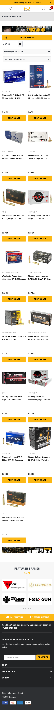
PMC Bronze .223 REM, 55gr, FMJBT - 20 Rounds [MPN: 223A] (14, 518)
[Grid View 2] (20, 44)
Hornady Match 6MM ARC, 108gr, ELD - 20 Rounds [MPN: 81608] (39, 217)
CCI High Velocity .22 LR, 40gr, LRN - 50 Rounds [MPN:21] (12, 398)
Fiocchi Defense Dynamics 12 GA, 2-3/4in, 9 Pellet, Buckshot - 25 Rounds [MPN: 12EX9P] (39, 458)
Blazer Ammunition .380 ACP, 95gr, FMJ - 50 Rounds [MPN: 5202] (39, 337)
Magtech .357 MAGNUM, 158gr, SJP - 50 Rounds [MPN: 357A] (12, 458)
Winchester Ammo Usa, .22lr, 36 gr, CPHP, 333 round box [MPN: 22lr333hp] (13, 277)
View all (27, 573)
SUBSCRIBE (43, 657)
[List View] (15, 44)
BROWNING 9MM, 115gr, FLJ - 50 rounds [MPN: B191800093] (14, 337)
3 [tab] (28, 608)
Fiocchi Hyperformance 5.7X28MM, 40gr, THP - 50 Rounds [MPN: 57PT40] (38, 277)
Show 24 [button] (13, 52)
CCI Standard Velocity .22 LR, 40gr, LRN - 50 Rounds (39, 96)
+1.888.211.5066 (9, 628)
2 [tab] (25, 608)
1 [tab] (23, 608)
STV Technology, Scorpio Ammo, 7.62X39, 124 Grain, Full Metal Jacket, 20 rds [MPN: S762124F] (13, 157)
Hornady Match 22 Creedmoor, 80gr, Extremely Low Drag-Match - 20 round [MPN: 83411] (40, 398)
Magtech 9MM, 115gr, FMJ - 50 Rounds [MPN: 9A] (13, 96)
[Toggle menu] (4, 9)
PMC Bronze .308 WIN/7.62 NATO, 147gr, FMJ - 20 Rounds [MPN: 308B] (13, 217)
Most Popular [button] (14, 59)
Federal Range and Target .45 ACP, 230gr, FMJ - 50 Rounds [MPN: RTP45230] (39, 157)
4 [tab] (30, 608)
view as (6, 44)
